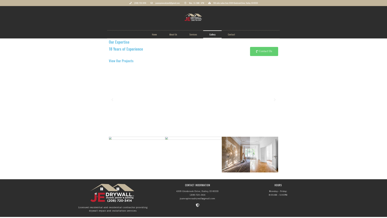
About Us (173, 34)
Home (154, 34)
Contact (231, 34)
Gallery (212, 34)
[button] (264, 51)
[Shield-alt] (197, 205)
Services (193, 34)
